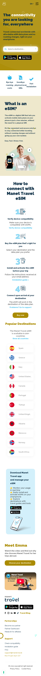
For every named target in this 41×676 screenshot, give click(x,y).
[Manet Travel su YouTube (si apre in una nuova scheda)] (14, 613)
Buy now (20, 315)
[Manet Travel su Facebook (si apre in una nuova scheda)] (5, 613)
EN (31, 4)
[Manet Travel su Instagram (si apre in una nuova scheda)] (8, 613)
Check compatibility (12, 643)
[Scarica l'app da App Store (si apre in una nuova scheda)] (25, 57)
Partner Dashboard (12, 629)
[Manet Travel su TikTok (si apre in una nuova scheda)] (17, 613)
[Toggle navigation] (37, 4)
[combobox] (20, 49)
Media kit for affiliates (13, 632)
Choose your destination (20, 563)
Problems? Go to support (20, 307)
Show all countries (20, 339)
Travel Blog (25, 613)
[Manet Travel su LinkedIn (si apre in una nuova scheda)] (11, 613)
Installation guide (11, 647)
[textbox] (20, 49)
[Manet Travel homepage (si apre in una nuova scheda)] (12, 598)
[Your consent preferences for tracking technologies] (4, 672)
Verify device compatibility (20, 228)
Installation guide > (20, 280)
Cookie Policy (26, 669)
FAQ (6, 650)
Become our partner (12, 626)
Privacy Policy (15, 669)
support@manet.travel (13, 653)
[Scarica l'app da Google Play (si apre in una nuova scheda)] (10, 57)
